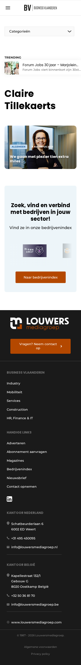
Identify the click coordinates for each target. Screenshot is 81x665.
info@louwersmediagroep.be (35, 604)
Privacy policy (40, 654)
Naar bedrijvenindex (41, 277)
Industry (13, 383)
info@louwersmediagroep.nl (34, 547)
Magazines (15, 461)
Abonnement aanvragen (27, 452)
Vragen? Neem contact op (38, 346)
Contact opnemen (22, 487)
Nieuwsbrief (16, 478)
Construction (17, 409)
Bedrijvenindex (19, 469)
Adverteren (16, 443)
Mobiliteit (14, 392)
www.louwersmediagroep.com (36, 622)
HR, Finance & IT (20, 418)
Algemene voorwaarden (40, 647)
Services (13, 401)
